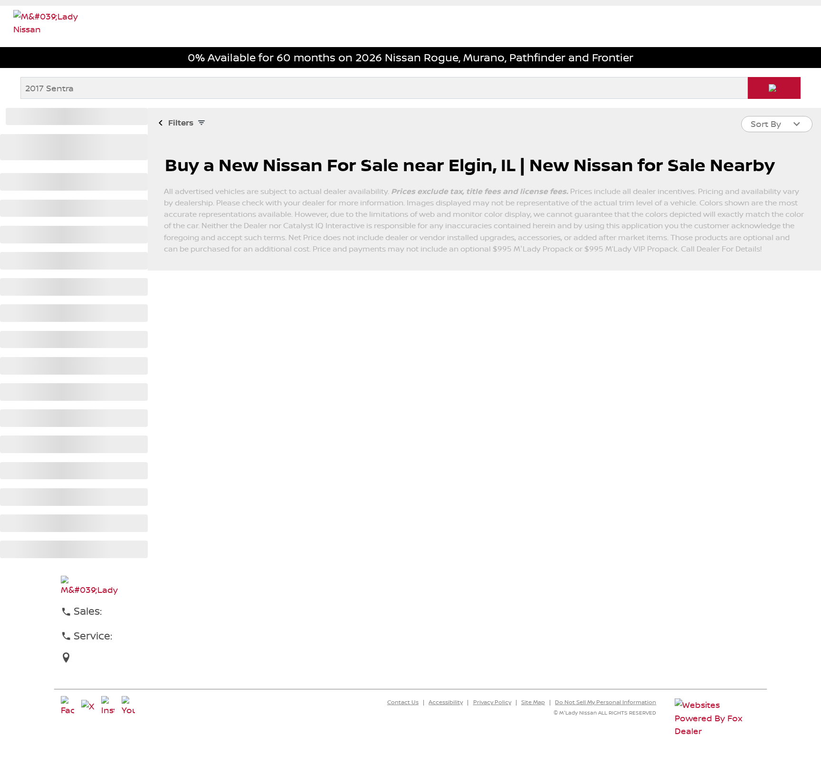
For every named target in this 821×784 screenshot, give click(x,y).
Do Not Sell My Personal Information (605, 702)
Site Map (533, 702)
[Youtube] (128, 706)
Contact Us (403, 702)
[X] (88, 706)
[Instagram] (108, 706)
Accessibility (446, 702)
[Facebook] (67, 706)
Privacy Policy (492, 702)
